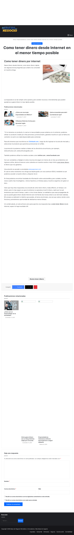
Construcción (60, 531)
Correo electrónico (10, 489)
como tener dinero (37, 279)
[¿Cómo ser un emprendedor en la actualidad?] (11, 305)
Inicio (14, 39)
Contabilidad (68, 531)
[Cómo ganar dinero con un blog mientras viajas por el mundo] (28, 367)
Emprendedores (21, 39)
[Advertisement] (37, 12)
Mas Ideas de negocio (41, 529)
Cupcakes (32, 531)
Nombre (7, 481)
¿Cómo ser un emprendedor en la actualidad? (10, 313)
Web (39, 489)
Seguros (53, 531)
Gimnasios (46, 531)
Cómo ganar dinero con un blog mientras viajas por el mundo (27, 438)
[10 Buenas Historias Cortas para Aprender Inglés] (9, 122)
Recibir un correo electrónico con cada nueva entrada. (21, 500)
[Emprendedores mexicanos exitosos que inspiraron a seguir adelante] (45, 367)
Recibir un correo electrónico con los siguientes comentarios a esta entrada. (28, 496)
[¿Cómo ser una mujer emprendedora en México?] (9, 114)
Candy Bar (39, 531)
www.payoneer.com (34, 169)
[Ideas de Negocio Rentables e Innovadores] (9, 29)
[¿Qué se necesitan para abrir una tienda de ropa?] (43, 114)
